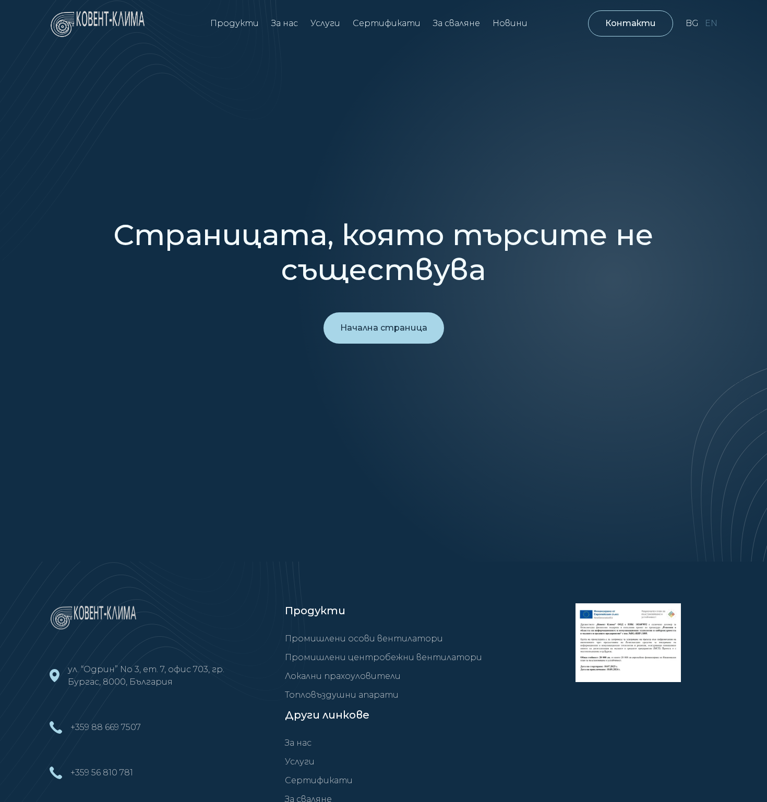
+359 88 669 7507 (105, 727)
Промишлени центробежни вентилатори (383, 657)
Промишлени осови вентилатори (364, 638)
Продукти (234, 23)
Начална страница (383, 328)
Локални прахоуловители (343, 676)
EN (711, 23)
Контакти (630, 23)
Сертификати (387, 23)
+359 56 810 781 (101, 772)
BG (692, 23)
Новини (510, 23)
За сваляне (456, 23)
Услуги (325, 23)
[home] (100, 23)
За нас (284, 23)
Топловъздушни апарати (342, 695)
